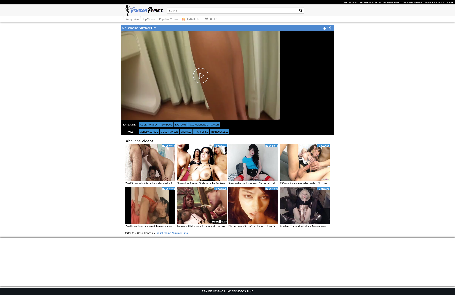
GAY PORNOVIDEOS (412, 2)
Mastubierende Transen (204, 124)
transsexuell (219, 131)
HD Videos (166, 124)
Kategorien (132, 19)
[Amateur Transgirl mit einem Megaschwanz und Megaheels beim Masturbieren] (305, 205)
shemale (186, 131)
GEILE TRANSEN (169, 131)
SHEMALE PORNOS (435, 2)
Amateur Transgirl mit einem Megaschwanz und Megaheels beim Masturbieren (323, 226)
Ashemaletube (149, 131)
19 (329, 27)
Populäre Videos (168, 19)
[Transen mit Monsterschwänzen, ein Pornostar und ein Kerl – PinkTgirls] (202, 205)
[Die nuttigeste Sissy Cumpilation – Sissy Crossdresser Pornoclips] (253, 205)
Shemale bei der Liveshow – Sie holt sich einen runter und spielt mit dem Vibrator (273, 183)
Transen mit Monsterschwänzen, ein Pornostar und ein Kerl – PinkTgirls (216, 226)
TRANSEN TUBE (391, 2)
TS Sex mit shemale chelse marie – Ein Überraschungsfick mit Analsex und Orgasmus (326, 183)
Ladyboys (180, 124)
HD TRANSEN (351, 2)
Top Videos (149, 19)
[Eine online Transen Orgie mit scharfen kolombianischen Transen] (202, 162)
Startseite (129, 233)
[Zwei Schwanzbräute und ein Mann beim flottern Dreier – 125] (150, 162)
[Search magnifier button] (301, 10)
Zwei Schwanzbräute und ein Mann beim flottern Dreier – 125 (159, 183)
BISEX (450, 2)
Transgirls (201, 131)
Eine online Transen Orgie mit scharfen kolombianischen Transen (212, 183)
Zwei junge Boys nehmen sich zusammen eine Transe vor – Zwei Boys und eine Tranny (172, 226)
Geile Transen (148, 124)
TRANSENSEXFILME (370, 2)
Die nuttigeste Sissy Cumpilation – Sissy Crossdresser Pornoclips (264, 226)
